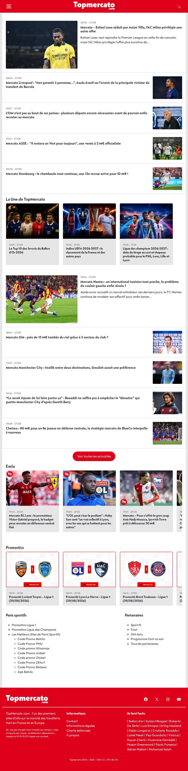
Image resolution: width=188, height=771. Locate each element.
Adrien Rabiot (136, 749)
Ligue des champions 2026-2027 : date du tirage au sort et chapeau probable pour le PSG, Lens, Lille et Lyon (146, 254)
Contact (72, 721)
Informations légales (80, 726)
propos (74, 735)
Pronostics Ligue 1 (24, 625)
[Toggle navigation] (9, 6)
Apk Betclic (25, 672)
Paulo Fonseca (166, 744)
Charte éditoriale (78, 730)
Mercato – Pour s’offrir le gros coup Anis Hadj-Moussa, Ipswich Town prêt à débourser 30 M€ (146, 519)
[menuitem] (179, 6)
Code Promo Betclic (31, 639)
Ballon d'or (136, 721)
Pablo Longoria (139, 730)
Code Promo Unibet (31, 653)
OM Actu (137, 634)
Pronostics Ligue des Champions (34, 629)
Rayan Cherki (136, 740)
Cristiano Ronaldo (165, 730)
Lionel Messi (135, 735)
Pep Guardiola (156, 735)
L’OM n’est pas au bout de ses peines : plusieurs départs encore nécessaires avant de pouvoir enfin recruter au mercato (76, 115)
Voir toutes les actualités (94, 456)
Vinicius (173, 735)
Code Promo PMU (30, 644)
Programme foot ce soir (147, 639)
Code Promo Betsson (32, 667)
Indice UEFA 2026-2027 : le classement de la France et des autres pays (85, 252)
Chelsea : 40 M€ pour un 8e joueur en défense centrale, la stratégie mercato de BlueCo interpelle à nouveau (77, 430)
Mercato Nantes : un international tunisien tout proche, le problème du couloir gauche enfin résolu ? (129, 284)
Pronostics (15, 547)
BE (112, 759)
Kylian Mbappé (156, 721)
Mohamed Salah (160, 749)
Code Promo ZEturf (31, 662)
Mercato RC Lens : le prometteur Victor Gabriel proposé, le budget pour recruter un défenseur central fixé (31, 521)
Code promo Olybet (32, 658)
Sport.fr (136, 625)
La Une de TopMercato (25, 199)
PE (108, 759)
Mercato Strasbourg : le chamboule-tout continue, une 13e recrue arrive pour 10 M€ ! (67, 174)
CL (104, 759)
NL (117, 759)
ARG (99, 759)
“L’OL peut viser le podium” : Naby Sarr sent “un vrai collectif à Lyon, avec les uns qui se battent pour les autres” (89, 521)
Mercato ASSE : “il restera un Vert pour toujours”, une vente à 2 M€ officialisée (63, 143)
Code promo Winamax (34, 648)
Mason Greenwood (140, 744)
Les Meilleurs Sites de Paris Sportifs (36, 634)
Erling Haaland (170, 726)
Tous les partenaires (144, 644)
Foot (134, 629)
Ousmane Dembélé (161, 740)
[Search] (179, 6)
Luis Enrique (149, 726)
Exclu (10, 466)
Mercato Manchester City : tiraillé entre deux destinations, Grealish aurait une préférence (71, 367)
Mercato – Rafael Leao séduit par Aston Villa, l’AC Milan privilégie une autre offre (131, 29)
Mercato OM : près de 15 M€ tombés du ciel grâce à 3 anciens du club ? (57, 337)
